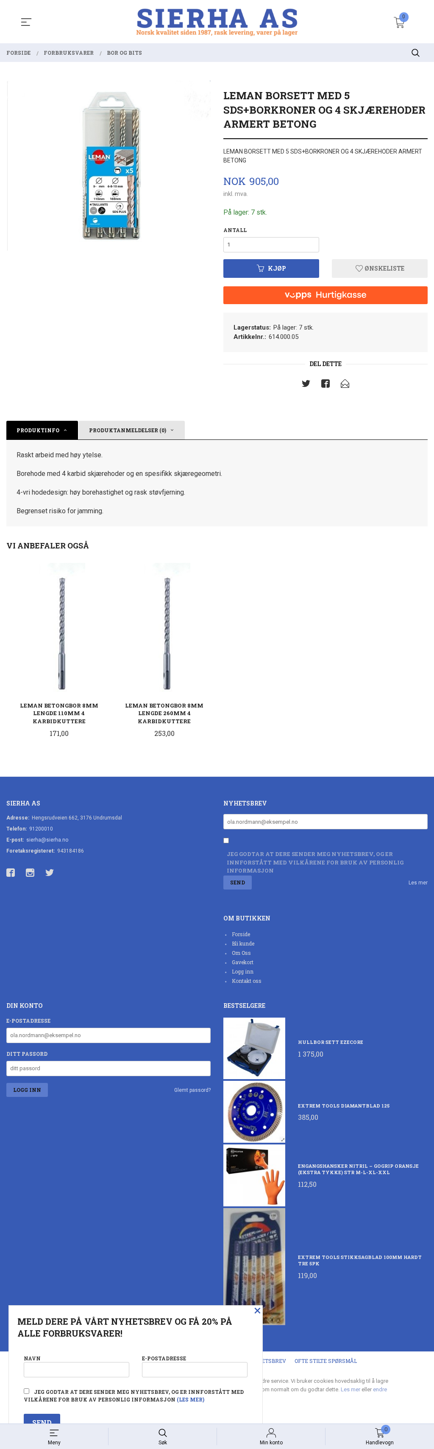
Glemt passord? (192, 1090)
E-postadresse (28, 1020)
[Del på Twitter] (306, 385)
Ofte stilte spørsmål (326, 1360)
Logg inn (242, 971)
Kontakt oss (247, 980)
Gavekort (242, 962)
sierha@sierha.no (47, 840)
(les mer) (190, 1399)
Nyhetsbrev (268, 1360)
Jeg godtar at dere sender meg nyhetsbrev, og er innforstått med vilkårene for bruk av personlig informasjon (315, 862)
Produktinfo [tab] (38, 430)
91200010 (41, 829)
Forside (241, 934)
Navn (32, 1358)
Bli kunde (243, 943)
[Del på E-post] (345, 385)
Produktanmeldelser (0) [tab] (127, 430)
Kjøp (277, 268)
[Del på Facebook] (325, 385)
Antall (235, 230)
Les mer (418, 883)
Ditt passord (26, 1053)
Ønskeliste (383, 268)
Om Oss (241, 952)
